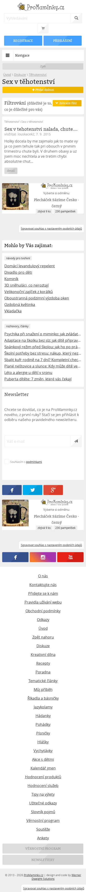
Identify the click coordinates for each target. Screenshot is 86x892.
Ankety (43, 838)
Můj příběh (43, 689)
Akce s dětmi (43, 759)
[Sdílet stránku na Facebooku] (12, 490)
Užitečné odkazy (43, 803)
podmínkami (34, 462)
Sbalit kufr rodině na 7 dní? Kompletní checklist (42, 359)
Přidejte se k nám (43, 593)
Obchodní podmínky (43, 610)
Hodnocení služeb (43, 785)
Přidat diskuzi (44, 90)
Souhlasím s (26, 462)
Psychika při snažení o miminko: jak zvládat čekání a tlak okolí (42, 333)
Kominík (11, 278)
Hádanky (43, 715)
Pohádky (43, 724)
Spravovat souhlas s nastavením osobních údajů (53, 888)
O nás (43, 576)
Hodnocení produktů (43, 776)
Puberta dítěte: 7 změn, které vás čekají (38, 379)
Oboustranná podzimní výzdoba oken (36, 298)
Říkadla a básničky (43, 698)
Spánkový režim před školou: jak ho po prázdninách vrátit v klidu (42, 346)
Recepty (43, 663)
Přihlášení (62, 40)
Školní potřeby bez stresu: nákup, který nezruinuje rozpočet (42, 353)
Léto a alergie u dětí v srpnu (28, 372)
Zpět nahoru (43, 637)
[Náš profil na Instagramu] (43, 557)
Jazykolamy (43, 707)
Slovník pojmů (43, 811)
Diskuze (20, 74)
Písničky (43, 733)
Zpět (43, 66)
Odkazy (43, 619)
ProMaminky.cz (33, 875)
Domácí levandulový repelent (29, 265)
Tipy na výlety (43, 794)
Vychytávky (43, 750)
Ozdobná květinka (19, 304)
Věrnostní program (43, 820)
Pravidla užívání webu (43, 602)
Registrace (23, 40)
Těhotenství (38, 74)
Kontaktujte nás (43, 584)
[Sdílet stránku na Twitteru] (33, 490)
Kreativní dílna (43, 654)
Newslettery (43, 860)
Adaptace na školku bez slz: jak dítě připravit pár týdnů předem (42, 340)
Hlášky (43, 741)
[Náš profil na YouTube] (70, 557)
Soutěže (43, 829)
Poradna (43, 672)
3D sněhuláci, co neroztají (26, 285)
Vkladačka (13, 310)
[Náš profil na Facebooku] (15, 557)
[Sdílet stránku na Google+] (53, 490)
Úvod (7, 74)
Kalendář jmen (43, 768)
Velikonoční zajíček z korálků (28, 291)
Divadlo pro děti (18, 272)
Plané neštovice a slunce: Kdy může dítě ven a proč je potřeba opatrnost (42, 366)
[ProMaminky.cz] (43, 7)
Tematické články (43, 680)
